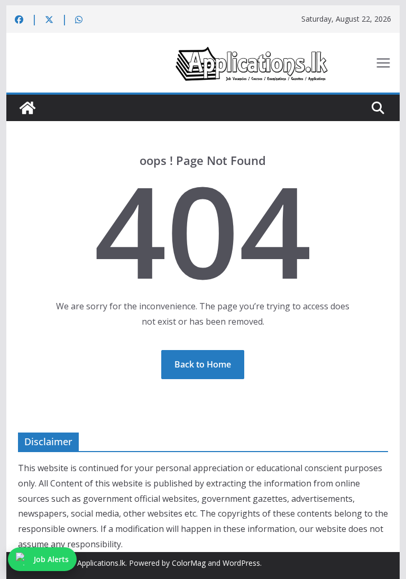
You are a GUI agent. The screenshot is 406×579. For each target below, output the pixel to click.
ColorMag (189, 563)
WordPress (241, 563)
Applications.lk (101, 563)
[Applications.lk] (27, 107)
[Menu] (383, 63)
